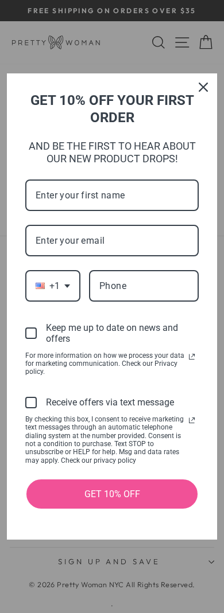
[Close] (203, 87)
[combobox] (52, 286)
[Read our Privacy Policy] (192, 357)
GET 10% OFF (112, 494)
